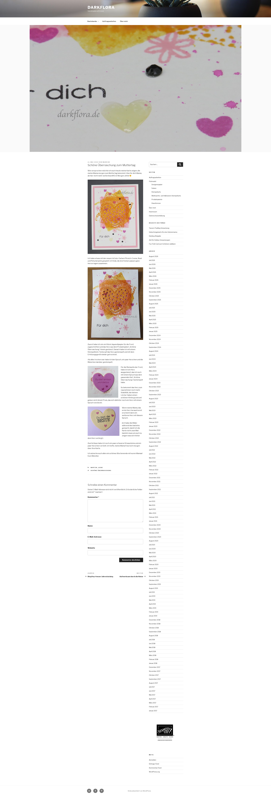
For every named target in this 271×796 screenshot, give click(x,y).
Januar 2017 (153, 711)
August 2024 (153, 351)
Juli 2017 (152, 687)
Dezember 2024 (154, 335)
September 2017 (155, 679)
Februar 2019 (153, 612)
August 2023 (153, 398)
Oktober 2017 (154, 675)
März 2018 (152, 655)
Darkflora (101, 7)
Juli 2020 (152, 545)
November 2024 (155, 339)
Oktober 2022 (154, 438)
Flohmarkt (152, 181)
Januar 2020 (153, 568)
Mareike (106, 162)
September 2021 (155, 489)
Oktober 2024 (154, 343)
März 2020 (153, 560)
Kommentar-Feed (155, 768)
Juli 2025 (152, 308)
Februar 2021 (153, 517)
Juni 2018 (152, 643)
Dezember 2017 (154, 667)
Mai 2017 (152, 695)
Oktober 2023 (154, 391)
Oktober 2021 (154, 485)
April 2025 (152, 319)
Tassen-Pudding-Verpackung (159, 228)
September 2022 (155, 442)
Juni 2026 (152, 264)
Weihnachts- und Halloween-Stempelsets (166, 196)
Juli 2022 (152, 450)
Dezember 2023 (154, 383)
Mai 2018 (152, 647)
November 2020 (155, 529)
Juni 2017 (152, 691)
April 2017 (152, 699)
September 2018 (155, 632)
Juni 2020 (152, 549)
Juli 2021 (152, 497)
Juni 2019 (152, 596)
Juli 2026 (152, 260)
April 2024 (152, 367)
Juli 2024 (152, 355)
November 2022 (154, 434)
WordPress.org (154, 772)
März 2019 (152, 608)
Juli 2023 (152, 402)
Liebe (100, 467)
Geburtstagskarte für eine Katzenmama (163, 232)
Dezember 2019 (154, 572)
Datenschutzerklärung (157, 216)
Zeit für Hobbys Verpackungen (159, 240)
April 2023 (152, 414)
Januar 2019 (153, 616)
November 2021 (154, 481)
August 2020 (153, 541)
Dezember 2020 (155, 525)
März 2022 (152, 466)
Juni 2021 (152, 501)
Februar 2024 (153, 375)
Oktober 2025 (154, 296)
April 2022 (152, 462)
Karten (94, 467)
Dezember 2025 (154, 288)
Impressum (153, 212)
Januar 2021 (153, 521)
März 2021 (152, 513)
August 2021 (153, 493)
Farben (153, 188)
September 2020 (155, 537)
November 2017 (154, 671)
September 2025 (155, 300)
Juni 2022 (152, 454)
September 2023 (155, 394)
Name (90, 526)
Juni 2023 (152, 406)
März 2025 (152, 323)
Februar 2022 (153, 470)
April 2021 (152, 509)
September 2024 (155, 347)
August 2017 (153, 683)
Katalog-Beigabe (155, 236)
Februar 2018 (153, 659)
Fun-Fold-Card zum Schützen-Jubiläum (162, 244)
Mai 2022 (152, 458)
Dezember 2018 (154, 620)
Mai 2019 (152, 600)
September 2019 (155, 584)
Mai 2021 (152, 505)
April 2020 (152, 556)
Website (91, 548)
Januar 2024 (153, 379)
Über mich (124, 21)
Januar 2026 (153, 284)
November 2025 (155, 292)
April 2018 (152, 651)
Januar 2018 (153, 663)
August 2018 (153, 635)
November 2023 (154, 387)
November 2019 (154, 576)
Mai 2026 (152, 268)
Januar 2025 (153, 331)
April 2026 (152, 272)
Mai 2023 (152, 410)
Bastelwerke (92, 21)
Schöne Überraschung (101, 470)
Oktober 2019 (154, 580)
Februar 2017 (153, 707)
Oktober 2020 (154, 533)
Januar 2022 (153, 473)
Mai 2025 (152, 316)
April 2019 (152, 604)
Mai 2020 (152, 553)
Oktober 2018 (154, 628)
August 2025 (153, 304)
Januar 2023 (153, 426)
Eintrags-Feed (154, 764)
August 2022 (153, 446)
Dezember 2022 (154, 430)
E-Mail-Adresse (94, 537)
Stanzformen (156, 203)
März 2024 (152, 371)
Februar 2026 (153, 280)
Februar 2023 (153, 422)
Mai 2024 (152, 363)
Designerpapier (156, 184)
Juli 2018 (152, 639)
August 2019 (153, 588)
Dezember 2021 (154, 478)
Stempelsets (156, 192)
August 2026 (153, 256)
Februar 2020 (153, 564)
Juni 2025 (152, 312)
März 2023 (152, 418)
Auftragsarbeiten (109, 21)
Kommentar (93, 497)
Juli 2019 (152, 592)
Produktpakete (156, 199)
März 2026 (152, 276)
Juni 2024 (152, 359)
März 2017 (152, 703)
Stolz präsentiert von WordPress (139, 791)
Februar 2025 (153, 327)
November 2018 (154, 624)
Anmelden (152, 760)
